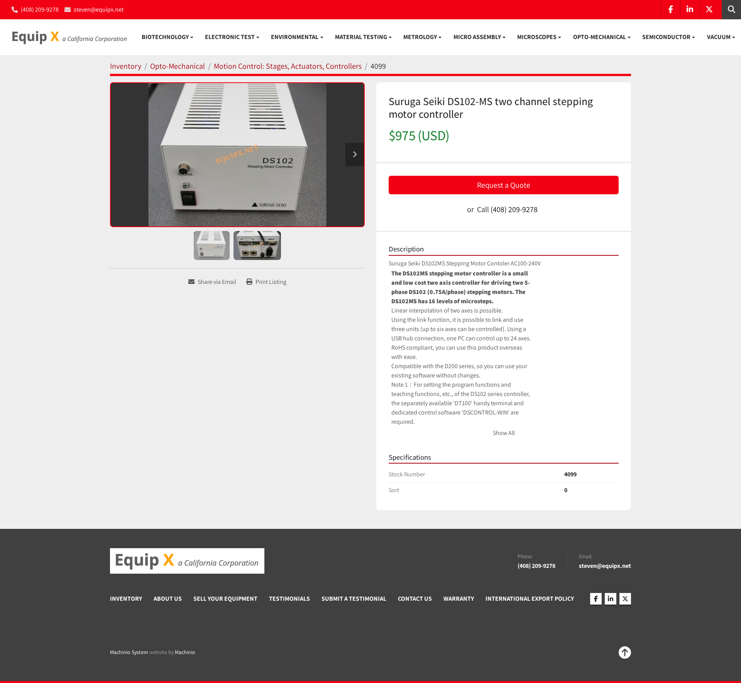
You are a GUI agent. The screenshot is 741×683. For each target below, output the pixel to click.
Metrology (420, 37)
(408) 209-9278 (40, 9)
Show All (504, 433)
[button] (167, 37)
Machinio (185, 652)
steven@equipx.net (99, 9)
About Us (168, 599)
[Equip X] (187, 561)
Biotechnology (165, 37)
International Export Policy (530, 599)
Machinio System (129, 652)
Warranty (458, 599)
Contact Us (415, 599)
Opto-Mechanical (599, 37)
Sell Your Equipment (225, 599)
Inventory (126, 599)
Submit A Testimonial (353, 599)
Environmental (294, 37)
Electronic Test (230, 37)
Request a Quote (503, 185)
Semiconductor (666, 37)
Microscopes (537, 37)
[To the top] (625, 652)
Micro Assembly (477, 37)
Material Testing (361, 37)
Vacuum (719, 37)
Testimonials (289, 599)
